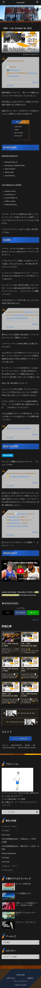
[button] (37, 812)
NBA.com (35, 51)
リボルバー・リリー (9, 866)
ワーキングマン (7, 870)
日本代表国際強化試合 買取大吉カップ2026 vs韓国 (20, 847)
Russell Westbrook (9, 853)
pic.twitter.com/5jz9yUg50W (17, 318)
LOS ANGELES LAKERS (11, 603)
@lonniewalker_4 (15, 523)
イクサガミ (6, 831)
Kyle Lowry (6, 835)
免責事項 (30, 978)
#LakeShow (32, 73)
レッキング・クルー (9, 826)
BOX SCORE (18, 133)
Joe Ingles (5, 857)
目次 (17, 122)
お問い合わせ (10, 978)
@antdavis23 (14, 517)
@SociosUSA (13, 76)
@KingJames (22, 514)
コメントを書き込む (20, 738)
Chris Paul (6, 862)
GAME (16, 130)
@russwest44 (19, 315)
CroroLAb (20, 2)
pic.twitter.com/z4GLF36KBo (17, 526)
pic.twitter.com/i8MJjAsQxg (19, 476)
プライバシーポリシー (20, 981)
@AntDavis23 (30, 312)
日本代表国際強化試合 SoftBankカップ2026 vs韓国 (20, 840)
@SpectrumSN (14, 70)
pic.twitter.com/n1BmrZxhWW (20, 428)
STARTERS (18, 127)
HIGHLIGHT (18, 136)
